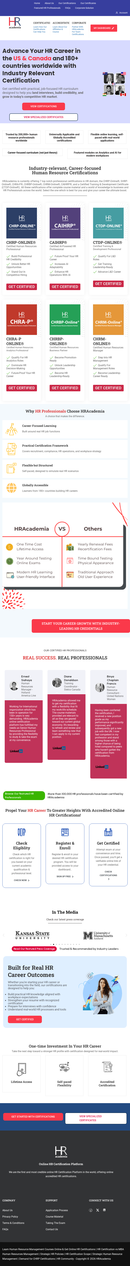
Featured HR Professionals (47, 8)
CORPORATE (79, 22)
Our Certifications (67, 3)
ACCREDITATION (62, 22)
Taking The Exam (55, 1222)
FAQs (67, 8)
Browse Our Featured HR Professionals (19, 795)
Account (123, 12)
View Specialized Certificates (43, 117)
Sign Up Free (64, 876)
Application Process (57, 1210)
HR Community (65, 1258)
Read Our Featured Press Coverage (34, 948)
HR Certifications (86, 1249)
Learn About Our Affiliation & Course (60, 29)
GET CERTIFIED (22, 287)
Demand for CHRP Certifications (37, 1258)
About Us (49, 3)
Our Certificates (88, 3)
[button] (4, 935)
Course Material (54, 1216)
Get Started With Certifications (33, 1116)
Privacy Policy (10, 1216)
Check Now (20, 880)
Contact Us (52, 1229)
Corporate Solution (84, 8)
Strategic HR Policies (52, 1254)
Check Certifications (108, 873)
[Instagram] (106, 1210)
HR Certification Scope (78, 1254)
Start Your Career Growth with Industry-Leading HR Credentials (81, 626)
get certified (25, 1019)
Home (37, 3)
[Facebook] (92, 1210)
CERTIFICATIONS (43, 22)
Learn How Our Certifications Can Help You (40, 29)
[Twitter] (99, 1210)
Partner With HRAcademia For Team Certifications (78, 30)
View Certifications (43, 106)
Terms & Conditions (13, 1222)
